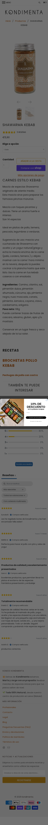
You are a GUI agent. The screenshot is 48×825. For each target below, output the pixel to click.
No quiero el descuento (36, 421)
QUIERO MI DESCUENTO (36, 417)
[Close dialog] (46, 400)
